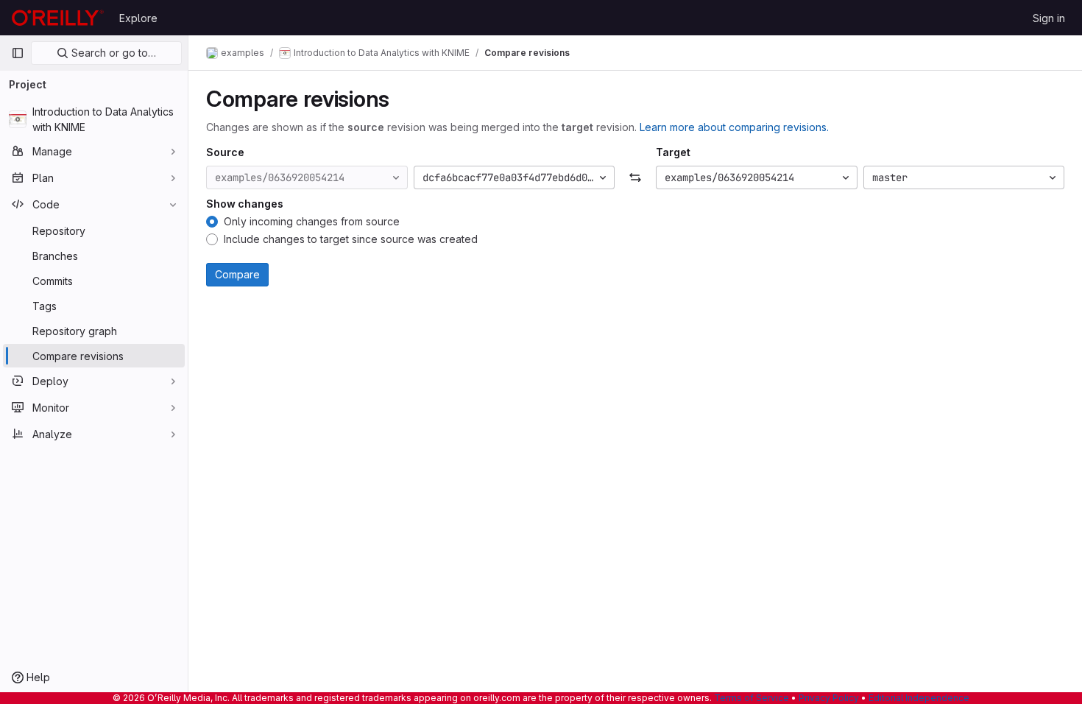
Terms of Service (751, 697)
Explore (138, 18)
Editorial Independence (919, 697)
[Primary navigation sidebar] (17, 53)
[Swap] (635, 177)
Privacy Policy (829, 697)
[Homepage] (57, 17)
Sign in (1049, 18)
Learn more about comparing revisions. (734, 127)
